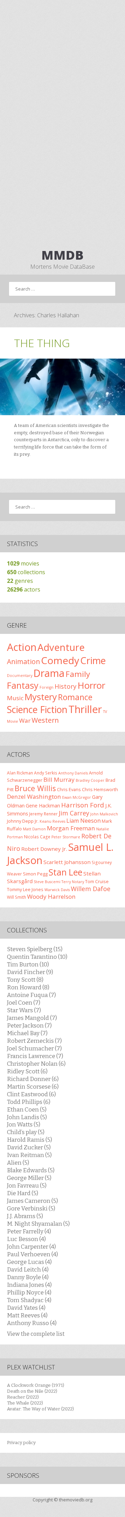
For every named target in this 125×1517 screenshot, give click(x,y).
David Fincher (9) (30, 972)
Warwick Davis (57, 889)
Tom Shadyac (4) (29, 1300)
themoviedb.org (75, 1500)
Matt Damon (34, 829)
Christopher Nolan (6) (36, 1063)
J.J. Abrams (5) (25, 1216)
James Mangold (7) (32, 1017)
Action (21, 647)
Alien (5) (18, 1162)
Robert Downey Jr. (44, 848)
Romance (75, 697)
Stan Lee (65, 872)
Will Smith (16, 897)
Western (45, 720)
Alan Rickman (20, 773)
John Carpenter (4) (31, 1246)
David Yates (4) (26, 1307)
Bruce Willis (35, 788)
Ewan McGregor (76, 797)
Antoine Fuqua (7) (31, 994)
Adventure (61, 647)
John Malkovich (104, 814)
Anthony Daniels (73, 773)
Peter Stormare (65, 837)
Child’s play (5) (25, 1132)
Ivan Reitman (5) (29, 1154)
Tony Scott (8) (25, 979)
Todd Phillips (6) (28, 1101)
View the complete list (36, 1334)
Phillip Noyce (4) (29, 1292)
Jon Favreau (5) (27, 1185)
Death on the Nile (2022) (32, 1391)
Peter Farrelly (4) (29, 1231)
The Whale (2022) (25, 1403)
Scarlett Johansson (67, 861)
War (25, 720)
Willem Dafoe (90, 889)
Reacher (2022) (23, 1397)
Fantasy (23, 685)
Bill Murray (59, 779)
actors (23, 589)
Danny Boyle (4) (28, 1277)
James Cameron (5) (32, 1200)
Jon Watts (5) (23, 1124)
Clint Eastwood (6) (31, 1094)
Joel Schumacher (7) (34, 1048)
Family (78, 674)
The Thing (42, 342)
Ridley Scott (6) (27, 1071)
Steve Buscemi (47, 881)
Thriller (85, 709)
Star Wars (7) (24, 1010)
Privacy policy (21, 1442)
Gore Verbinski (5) (31, 1208)
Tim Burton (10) (28, 964)
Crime (93, 660)
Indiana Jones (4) (29, 1284)
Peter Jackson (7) (29, 1025)
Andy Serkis (45, 773)
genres (20, 581)
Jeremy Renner (43, 813)
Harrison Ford (82, 805)
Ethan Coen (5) (27, 1109)
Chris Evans (69, 789)
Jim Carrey (74, 813)
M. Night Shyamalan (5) (38, 1223)
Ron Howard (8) (28, 987)
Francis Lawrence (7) (35, 1056)
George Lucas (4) (29, 1261)
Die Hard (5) (22, 1193)
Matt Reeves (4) (27, 1315)
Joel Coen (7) (23, 1002)
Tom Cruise (97, 881)
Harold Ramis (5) (29, 1139)
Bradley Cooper (90, 780)
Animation (23, 661)
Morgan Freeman (71, 828)
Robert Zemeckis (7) (34, 1040)
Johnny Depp (20, 821)
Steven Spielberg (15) (34, 949)
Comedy (60, 660)
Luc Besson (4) (26, 1238)
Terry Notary (72, 881)
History (65, 686)
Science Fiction (37, 709)
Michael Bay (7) (27, 1033)
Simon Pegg (35, 874)
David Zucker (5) (29, 1147)
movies (23, 563)
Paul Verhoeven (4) (32, 1254)
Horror (91, 685)
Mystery (41, 697)
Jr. (37, 821)
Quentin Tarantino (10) (37, 956)
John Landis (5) (27, 1117)
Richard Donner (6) (33, 1078)
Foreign (46, 687)
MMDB (62, 255)
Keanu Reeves (52, 821)
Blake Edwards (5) (31, 1170)
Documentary (19, 675)
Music (15, 698)
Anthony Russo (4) (32, 1322)
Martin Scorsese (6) (33, 1086)
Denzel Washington (34, 797)
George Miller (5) (29, 1177)
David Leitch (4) (28, 1269)
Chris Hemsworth (100, 789)
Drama (49, 673)
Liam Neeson (83, 820)
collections (26, 572)
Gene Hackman (43, 805)
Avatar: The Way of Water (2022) (40, 1408)
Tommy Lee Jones (25, 889)
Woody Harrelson (51, 896)
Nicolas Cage (37, 836)
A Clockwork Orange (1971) (35, 1385)
